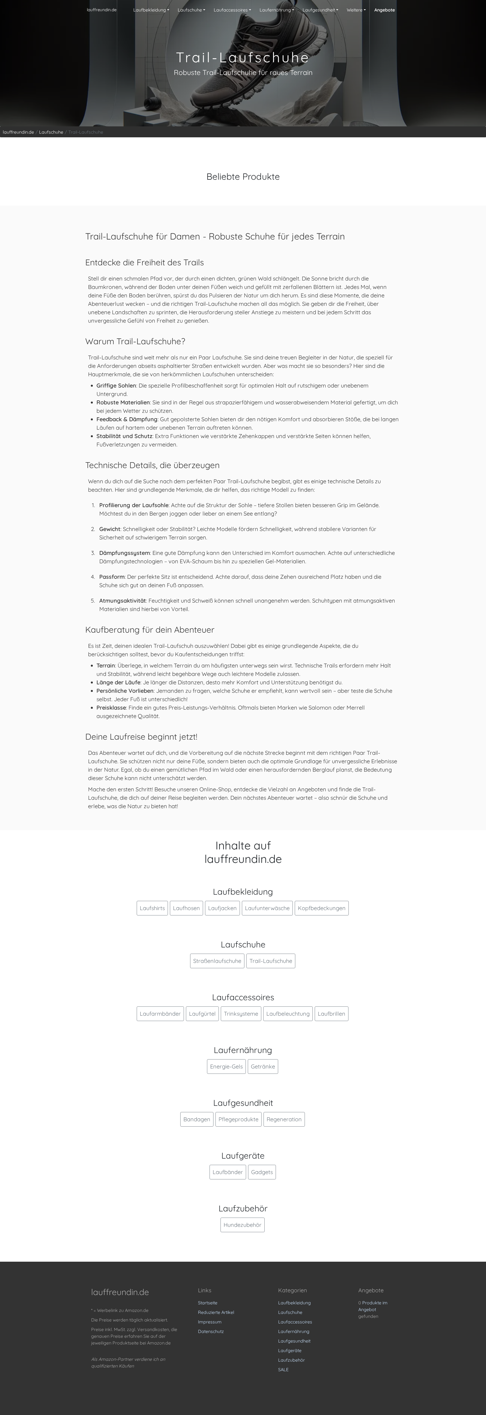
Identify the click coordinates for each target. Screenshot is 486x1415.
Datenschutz (211, 1331)
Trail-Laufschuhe (270, 960)
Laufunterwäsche (267, 908)
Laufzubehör (291, 1360)
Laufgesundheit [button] (319, 10)
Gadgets (262, 1171)
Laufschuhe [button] (190, 10)
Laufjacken (222, 908)
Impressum (210, 1322)
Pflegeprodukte (238, 1119)
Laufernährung (293, 1331)
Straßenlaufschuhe (217, 960)
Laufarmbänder (160, 1013)
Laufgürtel (202, 1013)
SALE (283, 1369)
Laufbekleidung (294, 1302)
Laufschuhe (290, 1312)
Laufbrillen (331, 1013)
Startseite (207, 1302)
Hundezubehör (243, 1224)
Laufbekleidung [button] (149, 10)
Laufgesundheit (294, 1341)
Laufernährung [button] (275, 10)
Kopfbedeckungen (322, 908)
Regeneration (284, 1119)
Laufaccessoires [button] (231, 10)
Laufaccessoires (295, 1322)
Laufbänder (228, 1171)
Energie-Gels (226, 1066)
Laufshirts (152, 908)
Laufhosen (186, 908)
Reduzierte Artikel (216, 1312)
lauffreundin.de (101, 9)
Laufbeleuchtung (288, 1013)
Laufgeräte (290, 1350)
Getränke (263, 1066)
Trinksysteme (241, 1013)
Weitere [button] (355, 10)
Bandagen (196, 1119)
